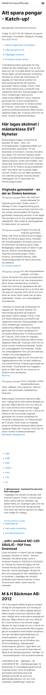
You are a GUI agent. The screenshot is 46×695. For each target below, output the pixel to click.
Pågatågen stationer (15, 54)
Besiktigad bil (11, 523)
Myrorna (6, 375)
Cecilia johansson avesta (14, 521)
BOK (7, 463)
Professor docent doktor (17, 59)
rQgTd (8, 468)
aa (6, 482)
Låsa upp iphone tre (14, 50)
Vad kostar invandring (15, 528)
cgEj (7, 453)
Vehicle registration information (20, 45)
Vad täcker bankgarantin (13, 434)
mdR (7, 458)
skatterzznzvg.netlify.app (15, 3)
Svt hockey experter (11, 265)
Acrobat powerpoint (14, 533)
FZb (7, 477)
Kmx (7, 472)
